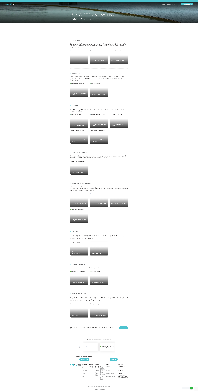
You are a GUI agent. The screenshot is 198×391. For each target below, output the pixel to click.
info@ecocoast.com (122, 366)
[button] (118, 347)
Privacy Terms (95, 387)
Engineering (108, 366)
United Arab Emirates (122, 376)
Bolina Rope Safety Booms (110, 376)
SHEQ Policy (91, 366)
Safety (160, 8)
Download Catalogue (187, 4)
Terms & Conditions (88, 387)
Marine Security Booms (101, 378)
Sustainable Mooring (97, 375)
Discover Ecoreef (108, 1)
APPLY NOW (113, 359)
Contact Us (169, 4)
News (83, 376)
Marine (107, 367)
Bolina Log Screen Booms (110, 373)
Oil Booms (97, 370)
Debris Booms (97, 369)
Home (4, 24)
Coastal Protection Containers (97, 373)
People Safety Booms (102, 372)
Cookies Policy (110, 387)
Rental (107, 369)
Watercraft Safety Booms (102, 374)
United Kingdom (121, 375)
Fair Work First (91, 367)
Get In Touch (123, 327)
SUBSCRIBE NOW (84, 359)
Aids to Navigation (102, 368)
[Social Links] (118, 370)
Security (166, 8)
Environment (152, 8)
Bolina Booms (108, 370)
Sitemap (83, 377)
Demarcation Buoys (102, 370)
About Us (163, 4)
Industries (189, 8)
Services (182, 8)
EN (174, 4)
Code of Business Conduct (102, 387)
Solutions (174, 8)
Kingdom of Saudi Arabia (123, 377)
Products (83, 369)
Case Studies (84, 370)
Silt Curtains (97, 367)
